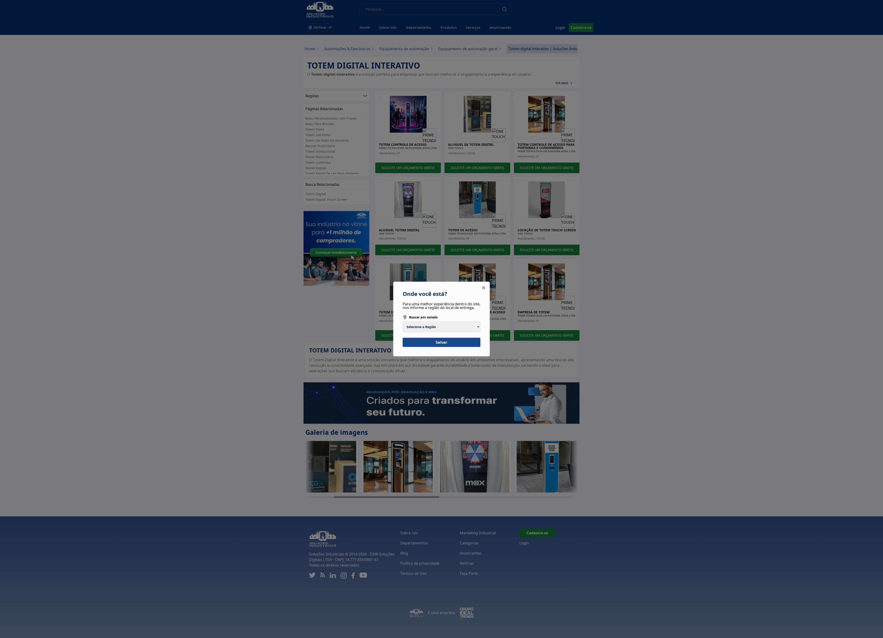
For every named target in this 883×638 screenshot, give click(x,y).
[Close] (483, 288)
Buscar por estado (423, 317)
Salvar (441, 342)
